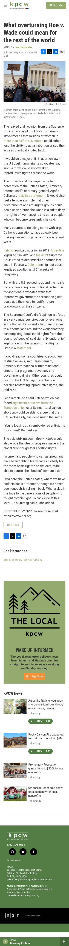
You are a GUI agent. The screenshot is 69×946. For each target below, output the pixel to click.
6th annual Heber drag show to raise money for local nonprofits (45, 791)
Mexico (41, 255)
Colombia (34, 264)
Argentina (57, 250)
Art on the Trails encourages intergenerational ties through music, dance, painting (46, 704)
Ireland (8, 250)
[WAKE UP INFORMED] (34, 611)
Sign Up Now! (34, 676)
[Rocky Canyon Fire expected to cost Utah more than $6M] (15, 740)
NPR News (13, 524)
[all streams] (64, 941)
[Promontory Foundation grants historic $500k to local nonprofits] (15, 770)
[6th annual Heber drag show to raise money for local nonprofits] (15, 793)
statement (23, 348)
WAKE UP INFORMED (34, 650)
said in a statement (32, 195)
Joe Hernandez (23, 47)
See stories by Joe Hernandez (23, 560)
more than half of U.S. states (23, 141)
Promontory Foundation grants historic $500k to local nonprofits (46, 768)
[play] (5, 941)
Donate (58, 5)
